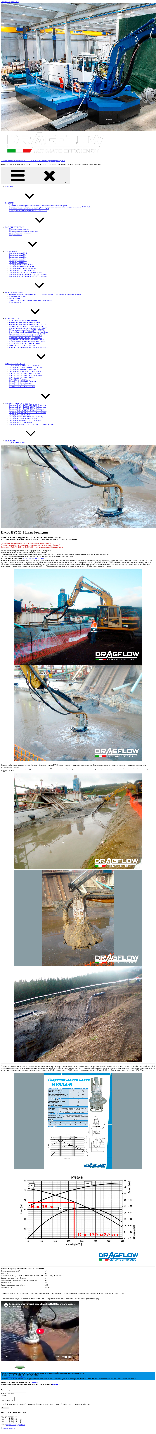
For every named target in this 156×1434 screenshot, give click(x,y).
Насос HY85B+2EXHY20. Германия (22, 381)
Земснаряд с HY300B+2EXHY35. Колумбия (25, 420)
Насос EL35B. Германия (18, 379)
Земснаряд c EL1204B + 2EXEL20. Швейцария (26, 367)
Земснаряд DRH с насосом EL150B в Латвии (25, 272)
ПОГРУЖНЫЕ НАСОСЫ (14, 227)
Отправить (5, 1408)
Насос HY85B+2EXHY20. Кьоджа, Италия (24, 373)
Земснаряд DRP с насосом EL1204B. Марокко (25, 371)
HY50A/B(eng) (28, 558)
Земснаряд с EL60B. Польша (19, 415)
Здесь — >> (36, 1382)
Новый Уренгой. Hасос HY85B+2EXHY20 (24, 320)
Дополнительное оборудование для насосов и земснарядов (30, 300)
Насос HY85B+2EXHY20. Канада (21, 377)
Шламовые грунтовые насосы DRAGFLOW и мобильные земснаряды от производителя (33, 161)
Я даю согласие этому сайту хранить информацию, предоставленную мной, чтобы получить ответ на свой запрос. (48, 1404)
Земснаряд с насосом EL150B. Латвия (23, 418)
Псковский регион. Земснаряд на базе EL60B (25, 338)
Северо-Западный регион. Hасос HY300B (24, 322)
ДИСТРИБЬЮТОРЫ (17, 442)
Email (3, 1396)
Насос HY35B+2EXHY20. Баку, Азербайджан (26, 375)
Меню (67, 183)
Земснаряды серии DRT (18, 263)
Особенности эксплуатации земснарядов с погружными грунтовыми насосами (38, 205)
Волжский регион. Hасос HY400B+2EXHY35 (26, 326)
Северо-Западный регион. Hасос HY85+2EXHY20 (27, 324)
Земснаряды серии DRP (18, 255)
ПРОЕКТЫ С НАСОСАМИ (15, 364)
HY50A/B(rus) (40, 558)
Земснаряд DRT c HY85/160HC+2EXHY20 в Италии (28, 276)
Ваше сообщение (7, 1400)
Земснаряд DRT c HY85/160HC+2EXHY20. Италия (27, 411)
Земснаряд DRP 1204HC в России (21, 266)
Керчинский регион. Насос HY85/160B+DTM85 (26, 340)
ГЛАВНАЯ (9, 187)
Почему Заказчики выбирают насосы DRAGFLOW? (28, 211)
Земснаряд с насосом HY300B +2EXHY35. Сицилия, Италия (31, 424)
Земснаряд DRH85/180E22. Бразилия (22, 369)
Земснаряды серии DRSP (18, 259)
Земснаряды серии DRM (18, 257)
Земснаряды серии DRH (18, 253)
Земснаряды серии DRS (18, 261)
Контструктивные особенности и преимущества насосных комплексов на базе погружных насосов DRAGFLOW (50, 207)
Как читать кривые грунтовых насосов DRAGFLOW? (29, 209)
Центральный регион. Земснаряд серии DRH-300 (27, 334)
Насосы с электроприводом (19, 229)
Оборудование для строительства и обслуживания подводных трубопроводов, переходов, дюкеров (45, 294)
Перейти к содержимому (10, 2)
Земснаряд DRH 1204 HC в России (22, 270)
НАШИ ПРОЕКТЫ (12, 318)
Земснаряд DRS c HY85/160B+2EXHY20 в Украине (28, 274)
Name (3, 1393)
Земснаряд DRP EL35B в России (21, 265)
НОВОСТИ (9, 203)
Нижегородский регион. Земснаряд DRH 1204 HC (27, 341)
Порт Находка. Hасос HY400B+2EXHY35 (24, 343)
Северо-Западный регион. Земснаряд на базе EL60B (28, 328)
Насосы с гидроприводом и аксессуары (23, 231)
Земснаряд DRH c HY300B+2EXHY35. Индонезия (27, 407)
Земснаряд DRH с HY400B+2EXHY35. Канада (26, 416)
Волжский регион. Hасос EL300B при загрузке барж (28, 332)
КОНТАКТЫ (10, 441)
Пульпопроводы (15, 302)
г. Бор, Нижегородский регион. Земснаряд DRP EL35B (29, 347)
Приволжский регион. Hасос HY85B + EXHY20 (27, 330)
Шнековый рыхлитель (17, 296)
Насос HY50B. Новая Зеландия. (20, 383)
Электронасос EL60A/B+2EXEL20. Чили (24, 366)
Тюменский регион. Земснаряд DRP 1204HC (25, 336)
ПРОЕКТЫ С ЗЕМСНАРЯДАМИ (17, 403)
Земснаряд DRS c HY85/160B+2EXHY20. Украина (27, 413)
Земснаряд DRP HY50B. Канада (20, 422)
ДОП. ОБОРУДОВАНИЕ (14, 292)
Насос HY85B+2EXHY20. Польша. (22, 385)
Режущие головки (15, 235)
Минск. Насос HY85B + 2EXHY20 (22, 345)
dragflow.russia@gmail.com (15, 1377)
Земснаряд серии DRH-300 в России (22, 268)
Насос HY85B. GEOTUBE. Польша (22, 387)
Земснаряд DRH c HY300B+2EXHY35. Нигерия (26, 409)
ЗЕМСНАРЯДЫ (11, 251)
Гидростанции (14, 298)
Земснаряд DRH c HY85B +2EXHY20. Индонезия (27, 405)
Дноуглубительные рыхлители (20, 233)
